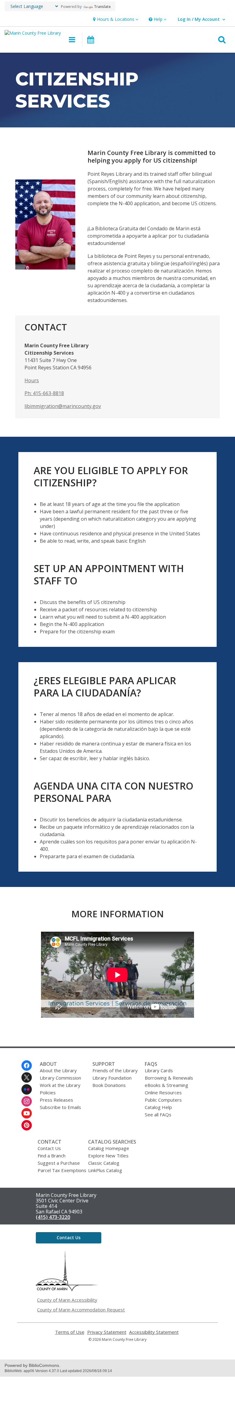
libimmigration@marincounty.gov (62, 406)
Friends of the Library (115, 1070)
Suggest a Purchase (59, 1163)
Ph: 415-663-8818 (44, 393)
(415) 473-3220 (53, 1217)
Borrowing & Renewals (169, 1078)
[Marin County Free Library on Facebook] (26, 1065)
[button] (115, 19)
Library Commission (60, 1078)
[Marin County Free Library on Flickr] (26, 1089)
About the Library (58, 1070)
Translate (102, 6)
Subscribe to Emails (60, 1107)
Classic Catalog (103, 1163)
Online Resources (163, 1092)
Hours (31, 380)
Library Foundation (112, 1078)
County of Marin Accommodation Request (81, 1310)
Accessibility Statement (154, 1332)
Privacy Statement (106, 1332)
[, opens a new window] (66, 1289)
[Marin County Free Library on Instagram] (26, 1101)
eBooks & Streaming (166, 1085)
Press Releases (56, 1100)
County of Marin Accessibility (67, 1300)
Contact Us (49, 1148)
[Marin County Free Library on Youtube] (26, 1113)
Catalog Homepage (108, 1148)
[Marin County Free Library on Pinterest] (26, 1125)
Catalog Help (158, 1107)
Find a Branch (51, 1155)
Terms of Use (69, 1332)
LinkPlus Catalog (105, 1170)
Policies (48, 1092)
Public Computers (163, 1100)
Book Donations (109, 1085)
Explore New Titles (108, 1155)
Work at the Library (60, 1085)
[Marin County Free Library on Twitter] (26, 1077)
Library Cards (159, 1070)
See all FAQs (158, 1114)
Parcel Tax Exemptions (62, 1170)
